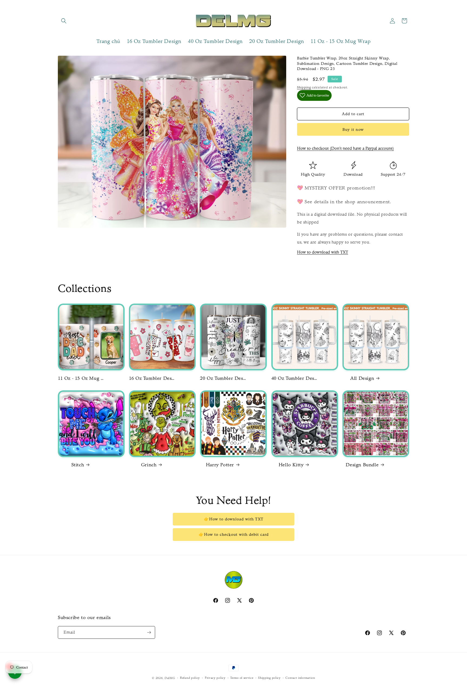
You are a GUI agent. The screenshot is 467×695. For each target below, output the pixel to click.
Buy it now (353, 129)
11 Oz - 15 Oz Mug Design (81, 378)
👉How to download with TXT (233, 519)
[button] (64, 21)
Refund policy (190, 678)
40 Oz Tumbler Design (294, 378)
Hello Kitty (291, 465)
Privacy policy (215, 678)
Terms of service (241, 678)
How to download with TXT (322, 252)
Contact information (300, 678)
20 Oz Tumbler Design (223, 378)
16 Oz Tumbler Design (152, 378)
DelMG (170, 678)
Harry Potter (220, 465)
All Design (362, 378)
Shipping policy (269, 678)
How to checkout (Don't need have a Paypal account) (345, 148)
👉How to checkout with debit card (234, 534)
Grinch (149, 465)
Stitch (77, 465)
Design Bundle (362, 465)
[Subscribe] (149, 632)
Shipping (304, 87)
